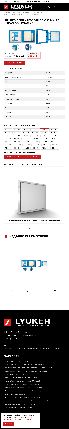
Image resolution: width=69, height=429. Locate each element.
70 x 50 (35, 142)
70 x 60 (8, 148)
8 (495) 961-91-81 (17, 1)
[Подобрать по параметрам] (49, 7)
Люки (13, 12)
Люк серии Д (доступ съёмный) (17, 374)
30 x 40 (26, 136)
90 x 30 (8, 136)
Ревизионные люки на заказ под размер (20, 404)
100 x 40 (36, 139)
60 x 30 (35, 132)
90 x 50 (53, 142)
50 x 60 (45, 145)
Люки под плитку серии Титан (16, 361)
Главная (8, 12)
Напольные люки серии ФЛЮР (16, 394)
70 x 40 (8, 139)
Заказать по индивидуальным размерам (22, 156)
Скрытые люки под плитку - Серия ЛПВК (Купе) (23, 387)
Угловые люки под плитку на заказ (18, 407)
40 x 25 (44, 129)
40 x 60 (36, 145)
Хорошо (8, 424)
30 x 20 (8, 129)
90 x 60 (26, 148)
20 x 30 (53, 129)
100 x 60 (36, 148)
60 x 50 (17, 142)
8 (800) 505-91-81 (31, 1)
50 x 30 (26, 132)
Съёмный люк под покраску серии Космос (21, 377)
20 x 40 (17, 136)
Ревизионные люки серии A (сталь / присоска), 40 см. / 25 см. (34, 291)
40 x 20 (17, 129)
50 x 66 (55, 148)
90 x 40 (26, 139)
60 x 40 (54, 136)
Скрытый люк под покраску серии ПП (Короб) (22, 381)
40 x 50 (54, 139)
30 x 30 (7, 132)
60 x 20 (35, 129)
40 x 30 (17, 132)
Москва (6, 1)
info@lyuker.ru (12, 339)
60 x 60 (55, 145)
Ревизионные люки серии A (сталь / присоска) (32, 12)
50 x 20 (26, 129)
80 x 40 (17, 139)
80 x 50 (44, 142)
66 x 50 (26, 142)
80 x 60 (17, 148)
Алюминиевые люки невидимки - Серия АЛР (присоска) (26, 401)
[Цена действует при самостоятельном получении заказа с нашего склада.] (36, 53)
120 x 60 (45, 148)
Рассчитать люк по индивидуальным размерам (22, 397)
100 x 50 (8, 145)
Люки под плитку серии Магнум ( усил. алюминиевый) (25, 364)
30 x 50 (45, 139)
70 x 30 (44, 132)
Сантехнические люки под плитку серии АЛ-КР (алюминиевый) (34, 220)
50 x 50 (8, 142)
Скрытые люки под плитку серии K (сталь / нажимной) (26, 371)
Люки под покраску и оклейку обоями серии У (23, 384)
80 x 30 (53, 132)
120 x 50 (18, 145)
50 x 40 (45, 136)
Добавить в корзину (14, 62)
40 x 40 (35, 136)
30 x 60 (27, 145)
